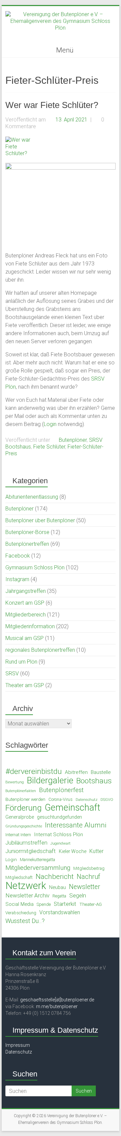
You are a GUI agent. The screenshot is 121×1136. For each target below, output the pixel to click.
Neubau (57, 887)
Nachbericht (55, 877)
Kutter (96, 851)
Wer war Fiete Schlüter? (51, 105)
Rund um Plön (21, 662)
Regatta (59, 896)
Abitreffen (76, 772)
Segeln (77, 895)
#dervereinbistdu (33, 772)
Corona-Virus (60, 799)
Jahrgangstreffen (25, 591)
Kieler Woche (72, 851)
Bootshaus (18, 446)
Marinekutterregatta (37, 859)
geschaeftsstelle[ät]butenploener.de (57, 999)
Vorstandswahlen (59, 912)
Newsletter (84, 887)
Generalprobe (19, 817)
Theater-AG (90, 904)
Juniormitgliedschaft (30, 851)
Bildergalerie (50, 780)
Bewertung (14, 782)
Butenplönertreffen (27, 544)
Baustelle (101, 772)
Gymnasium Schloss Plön (35, 567)
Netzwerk (25, 886)
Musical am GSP (24, 638)
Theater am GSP (24, 685)
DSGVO (106, 799)
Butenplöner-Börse (27, 532)
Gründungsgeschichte (23, 826)
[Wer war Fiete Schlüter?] (20, 140)
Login (50, 424)
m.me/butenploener (57, 1006)
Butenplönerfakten (20, 791)
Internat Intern (18, 834)
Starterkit (65, 904)
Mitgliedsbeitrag (89, 868)
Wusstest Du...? (25, 920)
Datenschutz (86, 799)
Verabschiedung (20, 912)
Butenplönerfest (61, 790)
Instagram (17, 579)
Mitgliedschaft (19, 877)
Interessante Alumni (76, 825)
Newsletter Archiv (27, 895)
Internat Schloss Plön (58, 834)
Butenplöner (73, 440)
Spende (44, 904)
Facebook (17, 556)
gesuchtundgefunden (59, 817)
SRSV (96, 440)
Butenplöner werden (25, 799)
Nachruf (88, 877)
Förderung (23, 808)
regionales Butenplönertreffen (40, 650)
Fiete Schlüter (49, 446)
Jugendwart (60, 843)
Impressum (17, 1045)
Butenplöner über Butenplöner (40, 520)
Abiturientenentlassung (31, 497)
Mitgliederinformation (30, 626)
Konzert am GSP (24, 603)
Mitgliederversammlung (37, 868)
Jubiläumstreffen (26, 843)
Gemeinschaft (72, 808)
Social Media (19, 904)
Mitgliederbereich (25, 614)
